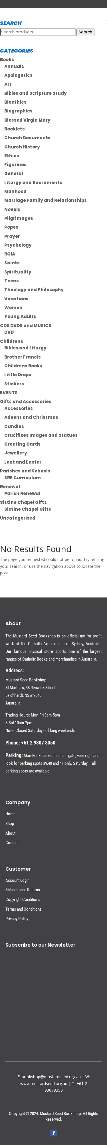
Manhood (15, 191)
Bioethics (15, 102)
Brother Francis (22, 357)
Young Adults (20, 316)
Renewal (10, 487)
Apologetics (18, 75)
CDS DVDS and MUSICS (25, 326)
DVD (9, 332)
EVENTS (9, 393)
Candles (14, 426)
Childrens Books (23, 366)
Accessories (18, 408)
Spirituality (17, 272)
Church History (22, 147)
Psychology (18, 245)
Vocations (16, 299)
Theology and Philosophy (34, 290)
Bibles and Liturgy (25, 348)
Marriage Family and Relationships (45, 200)
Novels (12, 209)
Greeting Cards (22, 444)
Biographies (18, 111)
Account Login (17, 880)
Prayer (12, 236)
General (13, 173)
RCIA (9, 254)
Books (7, 60)
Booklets (14, 129)
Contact (12, 842)
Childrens (11, 341)
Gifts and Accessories (25, 402)
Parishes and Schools (25, 471)
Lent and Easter (22, 462)
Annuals (14, 66)
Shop (9, 823)
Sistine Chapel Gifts (23, 502)
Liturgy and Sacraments (33, 183)
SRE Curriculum (22, 478)
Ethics (11, 156)
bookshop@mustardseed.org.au (51, 1076)
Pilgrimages (18, 218)
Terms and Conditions (23, 909)
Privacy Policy (16, 918)
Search (85, 32)
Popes (11, 227)
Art (8, 84)
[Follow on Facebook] (53, 1133)
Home (10, 813)
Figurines (15, 165)
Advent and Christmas (31, 417)
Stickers (14, 384)
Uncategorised (17, 518)
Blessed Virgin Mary (27, 120)
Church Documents (27, 138)
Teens (11, 281)
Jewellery (15, 453)
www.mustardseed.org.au (43, 1083)
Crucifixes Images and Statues (41, 435)
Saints (12, 263)
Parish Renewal (22, 493)
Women (13, 308)
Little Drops (17, 375)
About (10, 833)
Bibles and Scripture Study (35, 93)
